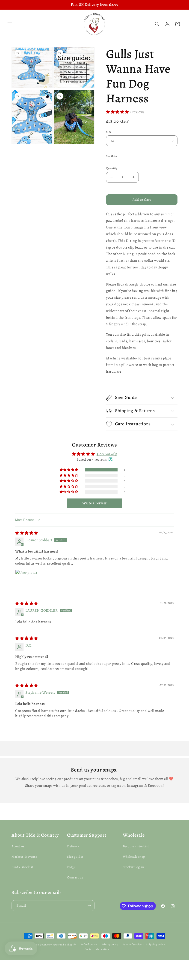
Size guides (75, 856)
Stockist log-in (133, 867)
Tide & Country (43, 944)
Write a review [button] (94, 503)
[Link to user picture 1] (26, 581)
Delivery (73, 846)
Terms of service (132, 944)
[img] (26, 533)
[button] (10, 24)
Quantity (112, 168)
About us (18, 846)
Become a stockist (136, 846)
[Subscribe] (89, 905)
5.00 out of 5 (107, 454)
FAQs (71, 867)
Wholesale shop (134, 856)
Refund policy (88, 944)
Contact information (97, 949)
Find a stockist (22, 867)
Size (109, 132)
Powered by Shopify (64, 944)
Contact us (75, 877)
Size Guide (112, 156)
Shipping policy (155, 944)
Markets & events (24, 856)
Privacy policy (110, 944)
